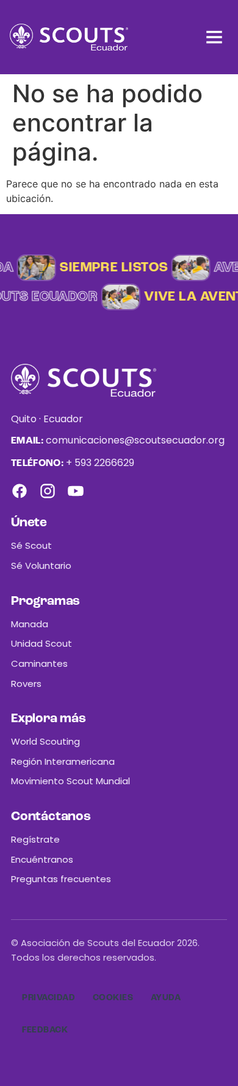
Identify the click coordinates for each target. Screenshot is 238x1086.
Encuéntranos (42, 859)
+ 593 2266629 (100, 463)
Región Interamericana (63, 761)
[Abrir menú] (214, 37)
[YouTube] (75, 490)
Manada (29, 624)
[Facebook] (19, 490)
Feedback (45, 1030)
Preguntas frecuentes (61, 878)
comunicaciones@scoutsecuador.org (135, 440)
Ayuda (166, 998)
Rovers (26, 683)
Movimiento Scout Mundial (70, 780)
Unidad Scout (41, 643)
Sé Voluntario (41, 565)
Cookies (113, 998)
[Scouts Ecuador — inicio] (69, 37)
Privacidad (49, 998)
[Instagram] (47, 490)
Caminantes (39, 663)
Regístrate (35, 839)
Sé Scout (31, 545)
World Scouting (45, 741)
